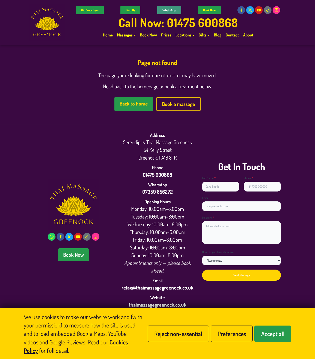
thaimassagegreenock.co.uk (157, 304)
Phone (248, 178)
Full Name (209, 178)
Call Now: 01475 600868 (178, 22)
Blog (217, 35)
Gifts (204, 35)
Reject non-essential (178, 334)
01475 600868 (157, 174)
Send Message (241, 275)
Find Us (130, 10)
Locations (185, 35)
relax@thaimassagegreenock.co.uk (158, 287)
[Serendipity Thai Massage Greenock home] (47, 22)
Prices (166, 35)
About (248, 35)
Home (108, 35)
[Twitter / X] (250, 10)
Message (208, 217)
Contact (232, 35)
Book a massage (178, 104)
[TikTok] (268, 10)
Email (205, 198)
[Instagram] (276, 10)
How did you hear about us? (218, 252)
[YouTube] (259, 10)
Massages (126, 35)
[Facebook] (241, 10)
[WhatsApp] (52, 237)
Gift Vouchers (90, 10)
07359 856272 (157, 191)
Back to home (134, 103)
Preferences (232, 334)
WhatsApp (169, 10)
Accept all (273, 334)
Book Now (209, 10)
